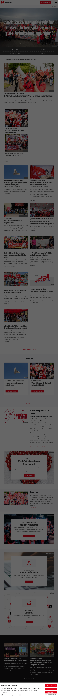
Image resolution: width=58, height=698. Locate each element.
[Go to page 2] (26, 679)
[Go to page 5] (31, 679)
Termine (43, 53)
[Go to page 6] (33, 679)
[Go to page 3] (28, 679)
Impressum (54, 695)
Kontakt (43, 49)
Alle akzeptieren (50, 685)
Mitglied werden (45, 2)
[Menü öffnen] (56, 2)
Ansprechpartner (16, 53)
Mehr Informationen (11, 391)
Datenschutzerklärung (48, 695)
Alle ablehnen (50, 692)
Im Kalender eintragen (11, 388)
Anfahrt (16, 49)
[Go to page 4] (30, 679)
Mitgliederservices (28, 536)
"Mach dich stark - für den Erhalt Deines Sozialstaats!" (41, 384)
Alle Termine (28, 403)
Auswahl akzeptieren (50, 689)
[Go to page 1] (25, 679)
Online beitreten (28, 475)
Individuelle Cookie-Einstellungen (50, 694)
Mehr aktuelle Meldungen (28, 349)
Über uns (32, 507)
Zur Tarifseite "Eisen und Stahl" (37, 447)
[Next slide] (53, 679)
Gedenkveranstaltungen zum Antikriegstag (14, 384)
